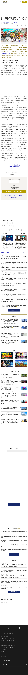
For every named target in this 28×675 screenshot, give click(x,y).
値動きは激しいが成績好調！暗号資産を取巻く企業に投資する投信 (14, 550)
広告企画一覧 (4, 602)
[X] (8, 628)
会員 (24, 451)
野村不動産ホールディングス (7, 225)
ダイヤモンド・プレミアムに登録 (14, 192)
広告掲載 (2, 651)
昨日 (11, 451)
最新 (4, 451)
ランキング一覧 (13, 504)
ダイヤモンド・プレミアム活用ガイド (8, 640)
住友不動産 (15, 223)
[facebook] (14, 628)
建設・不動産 (6, 22)
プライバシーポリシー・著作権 (7, 647)
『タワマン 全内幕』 (6, 53)
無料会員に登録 (13, 182)
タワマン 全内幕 (13, 22)
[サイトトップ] (5, 2)
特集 (1, 22)
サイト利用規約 (4, 643)
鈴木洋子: (13, 21)
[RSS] (19, 628)
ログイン (19, 1)
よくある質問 (3, 649)
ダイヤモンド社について (6, 664)
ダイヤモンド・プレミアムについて (8, 638)
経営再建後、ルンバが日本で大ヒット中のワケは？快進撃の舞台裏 (14, 541)
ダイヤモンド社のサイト (6, 660)
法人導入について (4, 656)
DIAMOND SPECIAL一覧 (6, 599)
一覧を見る (14, 554)
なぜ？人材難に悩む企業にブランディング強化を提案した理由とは (14, 536)
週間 (17, 451)
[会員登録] (24, 2)
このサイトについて (4, 636)
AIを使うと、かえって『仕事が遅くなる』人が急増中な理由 (14, 545)
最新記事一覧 (14, 592)
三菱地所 (9, 223)
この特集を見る (13, 310)
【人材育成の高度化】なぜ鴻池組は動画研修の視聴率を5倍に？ (14, 532)
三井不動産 (4, 223)
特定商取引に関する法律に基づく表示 (8, 645)
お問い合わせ (3, 654)
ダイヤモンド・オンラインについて (8, 633)
